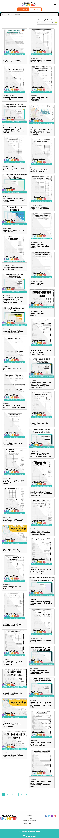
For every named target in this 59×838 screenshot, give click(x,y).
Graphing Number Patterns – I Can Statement (14, 755)
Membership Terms (29, 821)
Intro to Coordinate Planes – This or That (40, 641)
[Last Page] (26, 794)
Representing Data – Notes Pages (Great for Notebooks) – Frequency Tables (41, 532)
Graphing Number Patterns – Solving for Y (13, 98)
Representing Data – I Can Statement (40, 314)
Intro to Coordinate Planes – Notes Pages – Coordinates (13, 519)
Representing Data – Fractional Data (37, 284)
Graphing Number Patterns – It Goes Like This (14, 268)
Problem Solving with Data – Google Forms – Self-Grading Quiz (41, 603)
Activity (5, 58)
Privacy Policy (29, 823)
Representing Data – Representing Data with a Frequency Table (39, 246)
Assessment (33, 95)
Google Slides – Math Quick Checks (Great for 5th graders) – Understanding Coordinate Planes (13, 300)
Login (36, 9)
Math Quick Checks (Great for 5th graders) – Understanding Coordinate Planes (40, 784)
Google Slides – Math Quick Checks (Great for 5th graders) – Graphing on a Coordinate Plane (40, 385)
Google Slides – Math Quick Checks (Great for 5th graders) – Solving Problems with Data (13, 130)
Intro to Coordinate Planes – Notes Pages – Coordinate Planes (13, 482)
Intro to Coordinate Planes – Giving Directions (13, 169)
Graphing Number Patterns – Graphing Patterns (40, 170)
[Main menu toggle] (54, 3)
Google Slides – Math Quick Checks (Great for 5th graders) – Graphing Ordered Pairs (41, 704)
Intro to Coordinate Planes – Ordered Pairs (13, 443)
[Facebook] (46, 816)
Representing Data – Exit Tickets (12, 369)
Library (29, 818)
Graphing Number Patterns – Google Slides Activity (13, 331)
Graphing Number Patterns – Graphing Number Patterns (40, 207)
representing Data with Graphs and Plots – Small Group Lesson (12, 724)
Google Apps (7, 228)
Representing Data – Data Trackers (39, 423)
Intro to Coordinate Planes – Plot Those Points (40, 61)
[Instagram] (52, 816)
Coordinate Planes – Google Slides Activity (13, 230)
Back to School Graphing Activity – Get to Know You (13, 61)
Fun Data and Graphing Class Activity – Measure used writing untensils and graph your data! (41, 132)
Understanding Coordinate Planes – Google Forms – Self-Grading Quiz (14, 200)
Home (29, 816)
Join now (23, 9)
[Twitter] (49, 816)
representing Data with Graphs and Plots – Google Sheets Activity (40, 672)
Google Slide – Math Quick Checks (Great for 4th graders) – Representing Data (41, 454)
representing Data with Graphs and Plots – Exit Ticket (14, 406)
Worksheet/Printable (36, 58)
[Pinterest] (55, 816)
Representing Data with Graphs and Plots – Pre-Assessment (39, 99)
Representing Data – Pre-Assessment (12, 587)
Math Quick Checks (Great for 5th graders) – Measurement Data (40, 744)
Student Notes (7, 478)
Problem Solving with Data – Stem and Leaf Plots (13, 624)
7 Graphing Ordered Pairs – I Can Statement (13, 693)
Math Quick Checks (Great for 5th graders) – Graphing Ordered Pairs (13, 663)
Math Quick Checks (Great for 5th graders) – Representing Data (40, 352)
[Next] (21, 794)
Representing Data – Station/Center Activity (11, 550)
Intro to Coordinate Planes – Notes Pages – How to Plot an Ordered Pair (41, 493)
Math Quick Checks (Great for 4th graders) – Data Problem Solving (40, 571)
